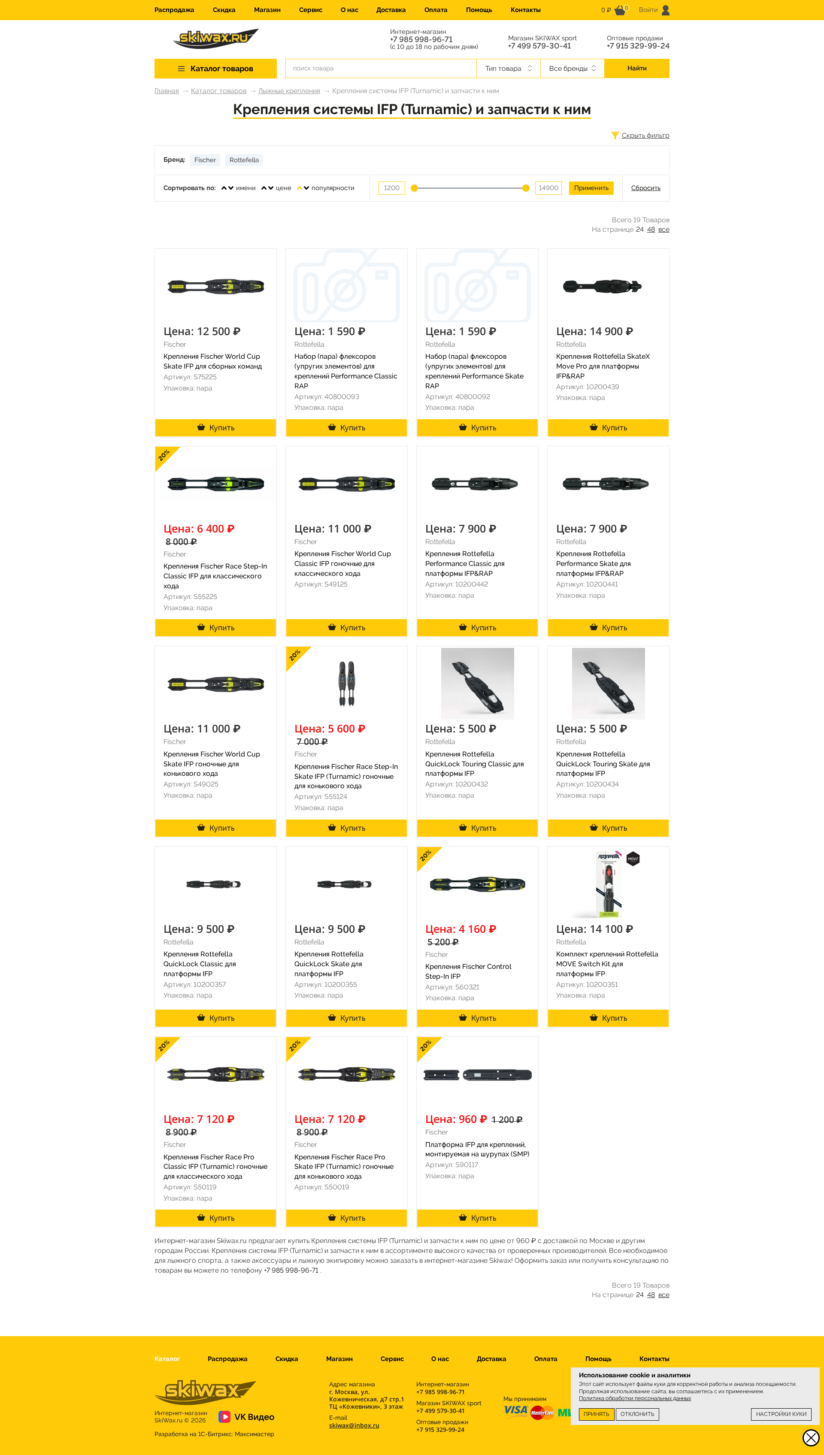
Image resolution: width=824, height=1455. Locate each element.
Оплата (436, 10)
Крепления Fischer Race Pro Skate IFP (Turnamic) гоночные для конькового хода (344, 1167)
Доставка (391, 10)
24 (640, 229)
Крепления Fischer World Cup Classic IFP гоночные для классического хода (342, 564)
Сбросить (645, 188)
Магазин (267, 10)
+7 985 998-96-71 (421, 39)
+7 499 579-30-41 (539, 46)
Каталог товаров (218, 91)
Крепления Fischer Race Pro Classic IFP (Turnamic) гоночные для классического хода (215, 1167)
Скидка (224, 10)
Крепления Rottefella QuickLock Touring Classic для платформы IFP (474, 764)
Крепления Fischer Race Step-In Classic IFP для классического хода (215, 576)
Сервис (310, 10)
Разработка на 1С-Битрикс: (214, 1434)
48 (651, 229)
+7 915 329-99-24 (638, 46)
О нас (349, 10)
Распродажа (174, 10)
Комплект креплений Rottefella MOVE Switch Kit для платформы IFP (607, 964)
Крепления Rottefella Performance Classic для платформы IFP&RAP (465, 564)
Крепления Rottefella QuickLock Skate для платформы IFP (329, 964)
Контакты (526, 10)
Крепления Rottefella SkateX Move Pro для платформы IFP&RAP (603, 366)
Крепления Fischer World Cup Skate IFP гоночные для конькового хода (212, 764)
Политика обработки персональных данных (635, 1398)
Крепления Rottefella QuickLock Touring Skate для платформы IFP (603, 764)
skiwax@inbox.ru (354, 1425)
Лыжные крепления (289, 91)
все (664, 229)
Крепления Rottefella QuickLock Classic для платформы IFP (200, 964)
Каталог (167, 1359)
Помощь (479, 10)
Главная (166, 91)
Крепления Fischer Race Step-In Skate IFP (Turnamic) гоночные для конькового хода (346, 776)
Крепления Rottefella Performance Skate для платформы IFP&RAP (593, 564)
